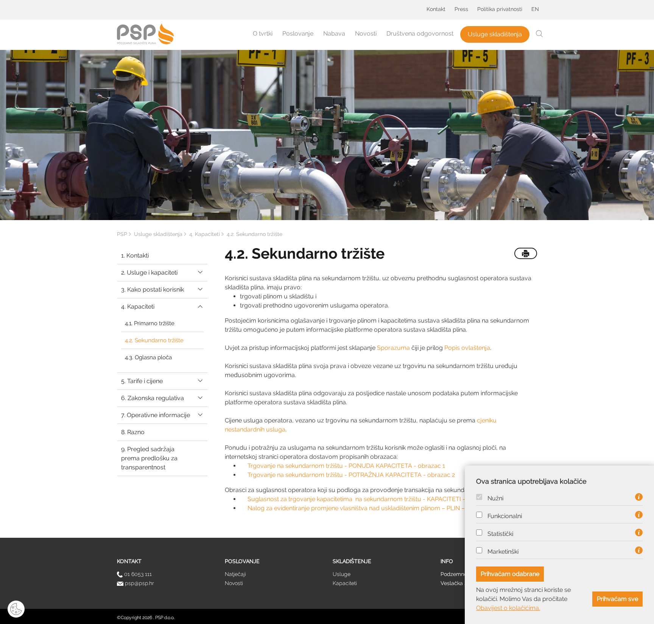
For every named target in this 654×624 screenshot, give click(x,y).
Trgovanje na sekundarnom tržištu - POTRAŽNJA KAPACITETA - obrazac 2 (351, 474)
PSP (122, 234)
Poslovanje (297, 33)
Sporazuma (393, 347)
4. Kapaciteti (137, 306)
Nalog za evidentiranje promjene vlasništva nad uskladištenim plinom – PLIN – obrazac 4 (371, 508)
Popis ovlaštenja (467, 347)
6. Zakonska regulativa (152, 398)
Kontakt (436, 9)
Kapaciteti (345, 583)
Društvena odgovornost (419, 33)
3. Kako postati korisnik (152, 289)
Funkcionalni (504, 516)
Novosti (366, 33)
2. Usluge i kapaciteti (149, 272)
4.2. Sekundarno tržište (154, 340)
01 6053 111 (137, 574)
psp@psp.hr (138, 583)
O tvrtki (262, 33)
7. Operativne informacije (155, 415)
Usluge (341, 574)
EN (535, 9)
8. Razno (133, 432)
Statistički (500, 534)
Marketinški (503, 552)
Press (461, 9)
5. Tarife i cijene (142, 381)
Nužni (495, 498)
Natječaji (235, 574)
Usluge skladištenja (495, 34)
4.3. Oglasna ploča (148, 357)
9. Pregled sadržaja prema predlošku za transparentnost (149, 458)
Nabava (334, 33)
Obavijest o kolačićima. (508, 608)
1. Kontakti (135, 255)
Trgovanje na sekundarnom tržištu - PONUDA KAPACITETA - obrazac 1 (346, 465)
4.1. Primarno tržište (149, 323)
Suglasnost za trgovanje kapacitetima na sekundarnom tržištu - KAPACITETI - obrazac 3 (371, 499)
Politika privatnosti (499, 9)
